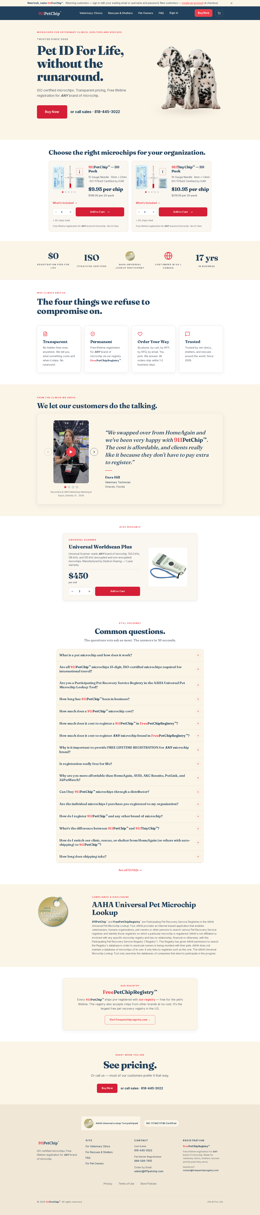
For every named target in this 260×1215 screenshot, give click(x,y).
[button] (65, 487)
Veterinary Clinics (91, 13)
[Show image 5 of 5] (75, 192)
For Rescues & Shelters (99, 1152)
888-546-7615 (143, 1160)
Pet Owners (145, 13)
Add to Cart (100, 211)
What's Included (63, 203)
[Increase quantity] (70, 212)
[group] (71, 451)
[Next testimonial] (94, 452)
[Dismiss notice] (231, 3)
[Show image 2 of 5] (66, 192)
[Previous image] (55, 177)
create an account (193, 3)
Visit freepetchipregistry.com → (130, 1019)
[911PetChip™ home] (50, 13)
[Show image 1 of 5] (62, 192)
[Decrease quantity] (56, 212)
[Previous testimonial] (48, 452)
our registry (147, 999)
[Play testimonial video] (71, 451)
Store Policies (148, 1183)
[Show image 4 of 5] (72, 192)
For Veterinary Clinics (98, 1146)
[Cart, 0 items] (219, 13)
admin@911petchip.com (148, 1171)
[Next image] (83, 177)
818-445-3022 (143, 1150)
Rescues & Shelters (120, 13)
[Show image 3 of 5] (69, 192)
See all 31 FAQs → (130, 870)
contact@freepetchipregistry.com (201, 1170)
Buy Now (203, 12)
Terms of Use (126, 1183)
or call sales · (95, 112)
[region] (69, 181)
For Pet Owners (95, 1163)
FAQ (161, 13)
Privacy (108, 1183)
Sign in (173, 12)
